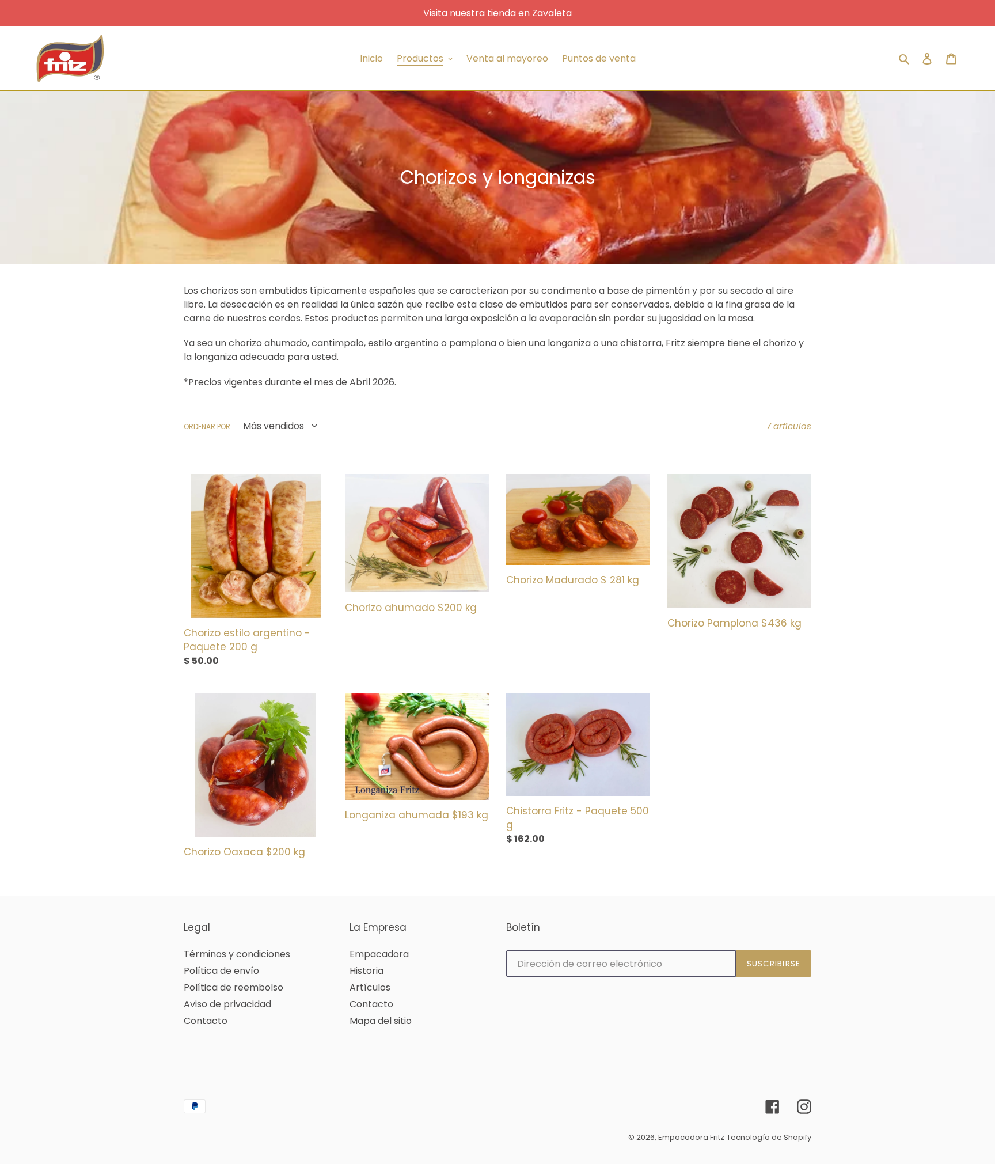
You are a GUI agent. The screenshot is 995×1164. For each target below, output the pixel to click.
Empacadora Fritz (691, 1137)
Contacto (205, 1020)
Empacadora (379, 954)
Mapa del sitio (381, 1020)
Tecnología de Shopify (769, 1137)
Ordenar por (207, 426)
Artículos (370, 987)
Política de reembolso (233, 987)
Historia (366, 970)
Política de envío (221, 970)
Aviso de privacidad (227, 1004)
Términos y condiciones (237, 954)
